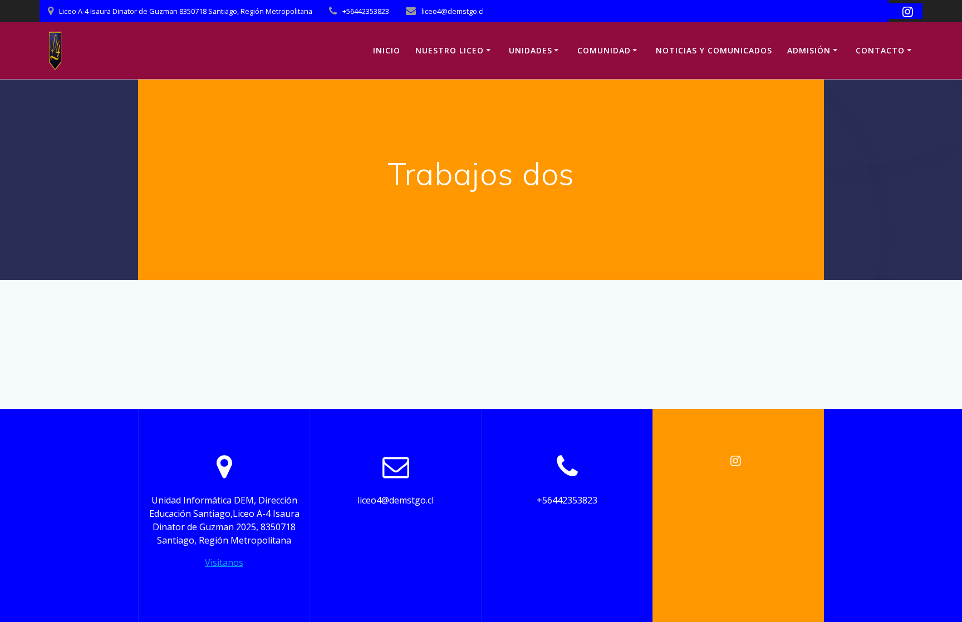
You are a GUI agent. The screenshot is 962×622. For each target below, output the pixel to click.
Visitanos (224, 562)
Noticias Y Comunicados (714, 50)
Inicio (386, 50)
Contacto (880, 50)
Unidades (530, 50)
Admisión (809, 50)
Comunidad (604, 50)
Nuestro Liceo (449, 50)
